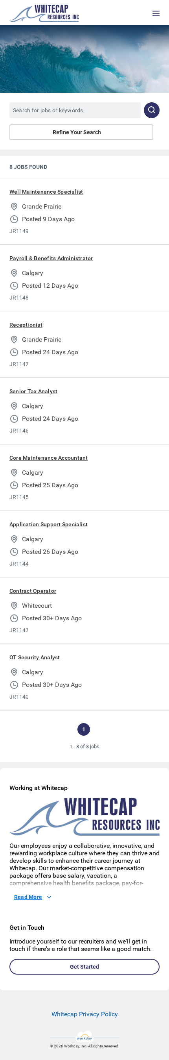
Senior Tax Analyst (33, 391)
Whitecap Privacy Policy (84, 1014)
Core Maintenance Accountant (48, 458)
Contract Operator (32, 591)
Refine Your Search (77, 132)
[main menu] (156, 13)
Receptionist (25, 325)
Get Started (84, 967)
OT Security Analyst (34, 657)
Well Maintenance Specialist (46, 192)
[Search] (152, 110)
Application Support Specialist (48, 524)
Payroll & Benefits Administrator (51, 258)
